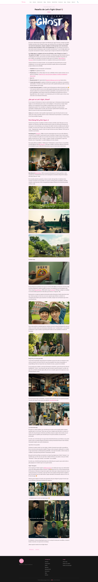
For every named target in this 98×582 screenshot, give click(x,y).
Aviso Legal (65, 561)
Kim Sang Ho (42, 144)
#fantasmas (31, 549)
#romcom (37, 549)
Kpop (65, 2)
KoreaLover (60, 2)
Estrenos (34, 2)
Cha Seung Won (52, 400)
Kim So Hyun (62, 58)
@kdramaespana (48, 467)
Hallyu (45, 2)
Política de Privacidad (67, 565)
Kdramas (49, 2)
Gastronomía (39, 2)
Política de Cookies (66, 563)
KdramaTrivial (54, 2)
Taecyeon (31, 60)
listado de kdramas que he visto (53, 80)
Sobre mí (73, 2)
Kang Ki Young (38, 290)
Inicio (31, 2)
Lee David (52, 290)
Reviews (68, 2)
